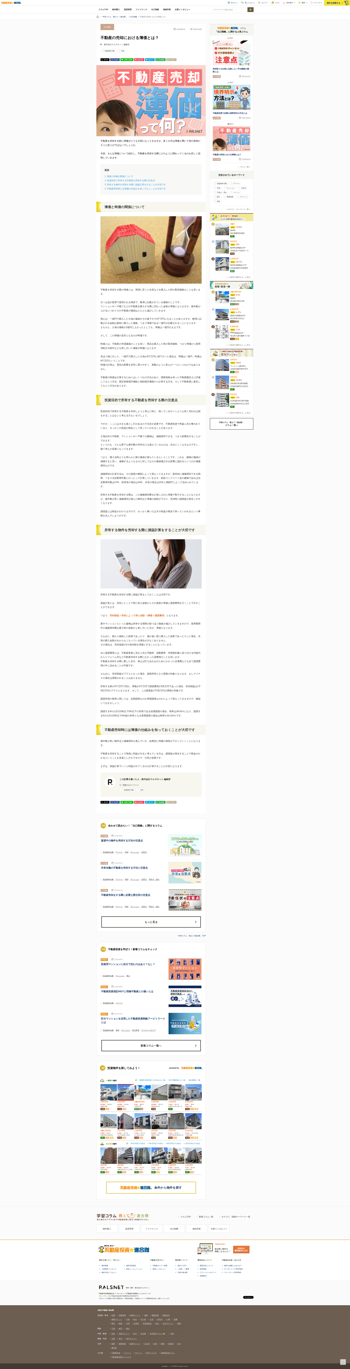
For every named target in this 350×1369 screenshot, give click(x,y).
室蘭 (175, 1319)
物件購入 (116, 9)
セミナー (264, 3)
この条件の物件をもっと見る (238, 277)
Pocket (139, 59)
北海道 (136, 1324)
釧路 (120, 1324)
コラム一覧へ (245, 167)
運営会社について (206, 1266)
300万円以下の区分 (138, 1143)
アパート (119, 852)
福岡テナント (135, 1344)
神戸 (120, 1339)
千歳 (127, 1319)
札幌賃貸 (122, 1315)
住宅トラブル (151, 1353)
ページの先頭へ (343, 1362)
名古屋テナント (156, 1334)
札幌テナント (135, 1315)
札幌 (113, 1315)
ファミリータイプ (148, 1030)
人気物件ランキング (109, 1269)
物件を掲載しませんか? (233, 1266)
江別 (151, 1319)
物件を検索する (333, 3)
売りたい (234, 3)
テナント (138, 1353)
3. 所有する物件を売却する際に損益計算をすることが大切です (135, 184)
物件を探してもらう (109, 1272)
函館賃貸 (155, 1315)
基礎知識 (230, 197)
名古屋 (143, 1334)
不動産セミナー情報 (160, 1266)
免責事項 (203, 1276)
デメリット (244, 197)
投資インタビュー (159, 1269)
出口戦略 (155, 9)
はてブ (150, 59)
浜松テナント (124, 1334)
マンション (134, 852)
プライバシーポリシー (208, 1272)
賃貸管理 (128, 9)
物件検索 (105, 1266)
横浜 (128, 1329)
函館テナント (116, 1319)
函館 (146, 1315)
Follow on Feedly (160, 59)
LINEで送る (126, 59)
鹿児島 (114, 1348)
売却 (122, 51)
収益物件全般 (110, 51)
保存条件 (289, 3)
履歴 (303, 3)
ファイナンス (141, 9)
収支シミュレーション (134, 1269)
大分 (179, 1344)
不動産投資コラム (168, 1353)
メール (171, 59)
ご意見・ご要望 (183, 1269)
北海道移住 (147, 1324)
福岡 (113, 1344)
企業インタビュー (182, 9)
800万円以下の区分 (174, 1143)
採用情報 (203, 1269)
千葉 (113, 1329)
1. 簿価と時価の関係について (119, 176)
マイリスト (318, 3)
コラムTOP (103, 9)
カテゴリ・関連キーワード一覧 (235, 1217)
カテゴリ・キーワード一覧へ (238, 209)
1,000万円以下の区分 (192, 1143)
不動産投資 (115, 1353)
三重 (172, 1334)
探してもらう (250, 3)
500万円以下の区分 (156, 1143)
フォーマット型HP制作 (232, 1272)
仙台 (157, 1324)
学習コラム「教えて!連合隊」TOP (192, 936)
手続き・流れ (154, 879)
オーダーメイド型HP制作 (233, 1269)
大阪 (113, 1339)
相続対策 (167, 9)
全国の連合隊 (182, 1272)
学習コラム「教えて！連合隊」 (231, 423)
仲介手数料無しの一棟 (177, 1080)
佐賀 (155, 1344)
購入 (128, 976)
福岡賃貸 (122, 1344)
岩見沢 (160, 1319)
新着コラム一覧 (206, 1217)
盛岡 (179, 1324)
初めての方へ (182, 1266)
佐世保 (170, 1344)
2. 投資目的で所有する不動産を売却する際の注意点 (130, 180)
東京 (120, 1329)
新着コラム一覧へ (151, 1045)
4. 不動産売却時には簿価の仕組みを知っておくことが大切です (135, 189)
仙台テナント (168, 1324)
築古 (218, 201)
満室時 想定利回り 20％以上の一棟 (152, 1080)
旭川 (135, 1319)
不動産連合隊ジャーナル (121, 1357)
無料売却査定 (131, 1266)
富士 (135, 1334)
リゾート (127, 1353)
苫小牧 (143, 1319)
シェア (115, 59)
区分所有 (135, 1030)
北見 (128, 1324)
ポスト (105, 59)
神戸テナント (131, 1339)
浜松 (113, 1334)
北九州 (147, 1344)
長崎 (162, 1344)
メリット (119, 1003)
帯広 (113, 1324)
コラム (277, 3)
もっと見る (151, 922)
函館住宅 (166, 1315)
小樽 (168, 1319)
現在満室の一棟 (194, 1080)
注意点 (144, 852)
